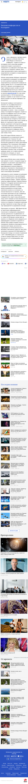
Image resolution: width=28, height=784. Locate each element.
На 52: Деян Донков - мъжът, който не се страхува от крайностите (18, 707)
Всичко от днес (14, 530)
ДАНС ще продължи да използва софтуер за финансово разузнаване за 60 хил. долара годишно (18, 523)
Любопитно (4, 22)
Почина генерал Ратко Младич (19, 322)
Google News (20, 263)
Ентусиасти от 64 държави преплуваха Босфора (18, 690)
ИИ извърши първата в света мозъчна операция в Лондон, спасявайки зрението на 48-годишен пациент (18, 439)
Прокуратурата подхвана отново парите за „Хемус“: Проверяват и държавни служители (18, 465)
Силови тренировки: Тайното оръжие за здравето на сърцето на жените (18, 389)
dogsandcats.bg (13, 342)
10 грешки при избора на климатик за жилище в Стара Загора (14, 595)
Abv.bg (4, 763)
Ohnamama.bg (5, 767)
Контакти (19, 774)
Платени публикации (11, 774)
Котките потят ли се (16, 671)
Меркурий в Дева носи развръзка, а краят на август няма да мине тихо (12, 553)
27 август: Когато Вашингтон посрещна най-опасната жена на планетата (19, 348)
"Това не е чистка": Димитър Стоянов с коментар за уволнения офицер (18, 490)
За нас (2, 773)
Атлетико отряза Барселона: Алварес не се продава (18, 723)
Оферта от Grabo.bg (14, 407)
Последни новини (9, 384)
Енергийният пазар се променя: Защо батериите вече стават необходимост (18, 331)
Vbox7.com (9, 763)
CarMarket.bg (18, 765)
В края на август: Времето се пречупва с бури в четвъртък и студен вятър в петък (18, 356)
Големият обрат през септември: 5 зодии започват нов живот (18, 456)
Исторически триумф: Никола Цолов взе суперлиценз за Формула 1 (19, 307)
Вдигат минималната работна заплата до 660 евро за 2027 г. (19, 430)
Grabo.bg (18, 767)
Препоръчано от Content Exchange (20, 657)
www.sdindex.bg (11, 93)
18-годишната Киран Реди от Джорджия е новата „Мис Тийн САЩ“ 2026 (18, 498)
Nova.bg (3, 765)
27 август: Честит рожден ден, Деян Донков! (12, 573)
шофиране (3, 251)
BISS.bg (24, 765)
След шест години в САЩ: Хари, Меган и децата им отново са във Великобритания (17, 699)
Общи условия (15, 773)
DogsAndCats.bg (10, 765)
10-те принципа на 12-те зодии (9, 614)
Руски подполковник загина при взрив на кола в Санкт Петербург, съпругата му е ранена (18, 481)
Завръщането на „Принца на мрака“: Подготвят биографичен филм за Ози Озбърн (18, 423)
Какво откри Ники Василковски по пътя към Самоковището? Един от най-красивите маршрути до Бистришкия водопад (18, 682)
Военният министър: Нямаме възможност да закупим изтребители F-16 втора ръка (18, 514)
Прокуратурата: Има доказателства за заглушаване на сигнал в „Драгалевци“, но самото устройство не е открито (19, 741)
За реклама (8, 773)
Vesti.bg (6, 1)
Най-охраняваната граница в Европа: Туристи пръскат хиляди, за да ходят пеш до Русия (18, 373)
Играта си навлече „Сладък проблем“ (10, 634)
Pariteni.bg (24, 767)
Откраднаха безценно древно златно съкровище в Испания (19, 397)
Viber (4, 263)
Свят (12, 399)
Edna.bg (10, 769)
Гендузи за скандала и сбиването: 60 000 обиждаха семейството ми (18, 715)
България (12, 415)
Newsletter (11, 263)
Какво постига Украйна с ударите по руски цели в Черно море (17, 473)
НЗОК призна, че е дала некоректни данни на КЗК (18, 413)
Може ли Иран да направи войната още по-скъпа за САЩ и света (19, 364)
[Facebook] (14, 776)
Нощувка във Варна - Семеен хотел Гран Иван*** (18, 405)
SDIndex (17, 251)
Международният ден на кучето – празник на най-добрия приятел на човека (18, 664)
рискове (11, 251)
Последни (18, 1)
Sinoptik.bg (12, 767)
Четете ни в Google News (15, 758)
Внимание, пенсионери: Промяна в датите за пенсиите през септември (19, 315)
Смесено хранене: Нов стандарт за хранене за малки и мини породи (19, 340)
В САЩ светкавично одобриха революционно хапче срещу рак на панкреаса (18, 506)
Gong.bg (15, 763)
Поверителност (23, 773)
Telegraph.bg (16, 769)
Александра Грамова (5, 32)
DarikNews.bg (22, 763)
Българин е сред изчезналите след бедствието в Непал (18, 298)
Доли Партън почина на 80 (8, 653)
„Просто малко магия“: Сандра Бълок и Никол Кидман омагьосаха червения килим (19, 448)
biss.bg (12, 334)
